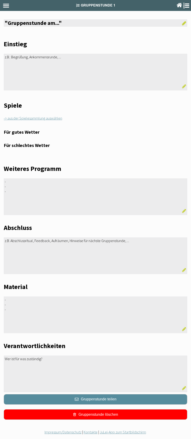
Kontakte (91, 432)
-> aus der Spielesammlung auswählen (33, 118)
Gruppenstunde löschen (98, 414)
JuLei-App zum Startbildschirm (123, 432)
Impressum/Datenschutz (63, 432)
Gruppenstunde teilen (98, 399)
